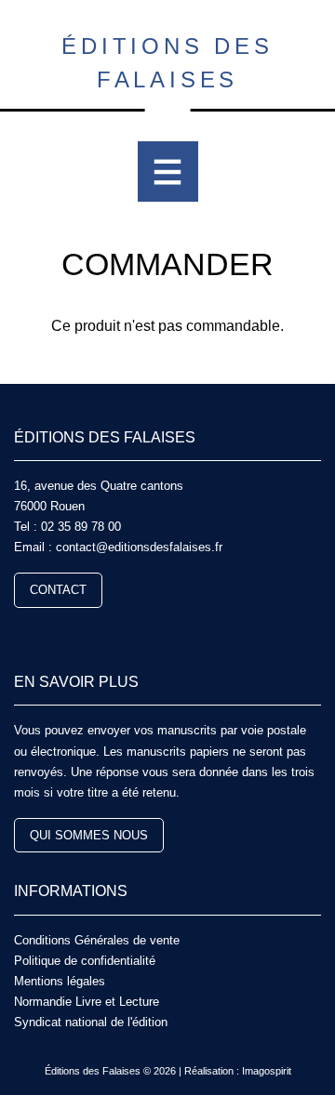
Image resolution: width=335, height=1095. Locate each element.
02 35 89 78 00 (81, 527)
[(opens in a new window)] (21, 633)
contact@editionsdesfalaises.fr (139, 547)
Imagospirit (266, 1070)
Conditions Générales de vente (97, 940)
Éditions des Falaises (167, 62)
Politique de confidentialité (84, 961)
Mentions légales (59, 981)
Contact (58, 590)
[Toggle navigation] (168, 171)
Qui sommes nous (89, 835)
